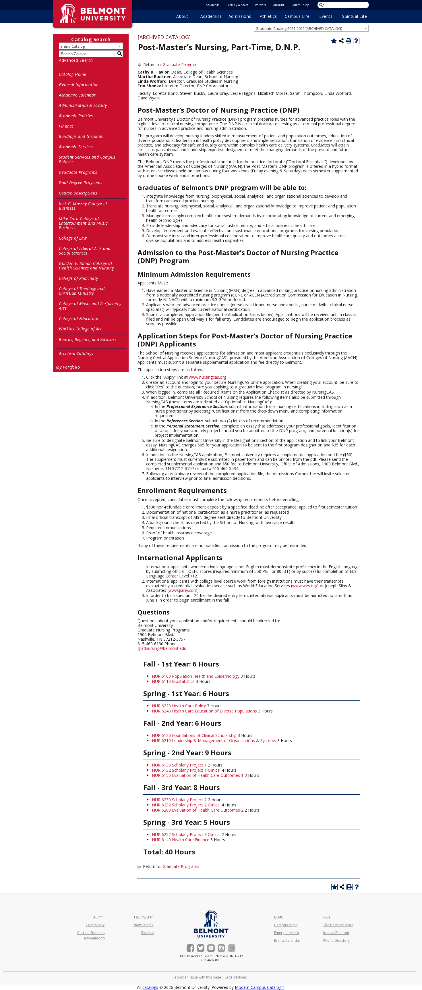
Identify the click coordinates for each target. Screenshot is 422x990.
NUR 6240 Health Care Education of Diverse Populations (204, 711)
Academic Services (76, 146)
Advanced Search (76, 60)
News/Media (143, 924)
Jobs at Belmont (336, 932)
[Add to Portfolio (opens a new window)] (334, 41)
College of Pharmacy (78, 278)
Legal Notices (236, 977)
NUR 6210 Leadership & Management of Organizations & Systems (214, 740)
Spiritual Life (354, 16)
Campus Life (297, 16)
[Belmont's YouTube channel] (211, 948)
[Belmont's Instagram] (221, 948)
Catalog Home (72, 74)
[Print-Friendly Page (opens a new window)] (349, 41)
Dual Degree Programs (80, 182)
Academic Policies (76, 115)
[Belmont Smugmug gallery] (231, 948)
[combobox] (311, 28)
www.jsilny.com (183, 590)
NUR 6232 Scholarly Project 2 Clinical (186, 805)
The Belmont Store (338, 924)
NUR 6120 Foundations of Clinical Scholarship (194, 735)
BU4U (279, 917)
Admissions (240, 16)
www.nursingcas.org (207, 377)
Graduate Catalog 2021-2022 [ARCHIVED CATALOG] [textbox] (298, 28)
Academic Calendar (77, 95)
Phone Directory (336, 940)
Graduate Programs (78, 172)
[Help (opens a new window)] (356, 41)
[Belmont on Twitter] (200, 948)
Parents (260, 5)
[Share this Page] (341, 41)
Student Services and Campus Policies (87, 159)
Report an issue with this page (197, 977)
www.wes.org (304, 585)
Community (300, 5)
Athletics (268, 16)
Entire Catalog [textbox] (73, 46)
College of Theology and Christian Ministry (82, 291)
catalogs (150, 987)
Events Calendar (287, 940)
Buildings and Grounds (81, 136)
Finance (66, 126)
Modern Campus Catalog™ (259, 987)
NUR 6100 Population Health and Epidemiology (195, 676)
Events (325, 16)
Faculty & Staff (237, 5)
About (182, 16)
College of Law (73, 238)
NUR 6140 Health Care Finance (180, 839)
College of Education (78, 318)
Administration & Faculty (83, 105)
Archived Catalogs (76, 353)
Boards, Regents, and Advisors (88, 339)
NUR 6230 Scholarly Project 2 (179, 799)
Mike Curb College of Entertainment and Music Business (83, 223)
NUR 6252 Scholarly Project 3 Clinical (186, 834)
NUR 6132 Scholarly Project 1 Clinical (186, 770)
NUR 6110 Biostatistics (173, 681)
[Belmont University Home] (211, 924)
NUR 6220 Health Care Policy (179, 705)
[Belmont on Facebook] (190, 948)
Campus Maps (285, 924)
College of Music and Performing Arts (90, 306)
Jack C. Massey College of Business (83, 206)
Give (326, 917)
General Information (79, 84)
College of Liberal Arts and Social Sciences (85, 251)
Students (213, 5)
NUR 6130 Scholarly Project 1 (179, 765)
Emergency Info (286, 932)
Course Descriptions (78, 193)
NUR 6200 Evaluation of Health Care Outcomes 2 (197, 810)
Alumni (278, 5)
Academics (211, 16)
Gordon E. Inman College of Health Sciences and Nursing (86, 266)
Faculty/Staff (144, 917)
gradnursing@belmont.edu (162, 648)
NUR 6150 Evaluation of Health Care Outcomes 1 (197, 775)
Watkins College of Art (80, 329)
